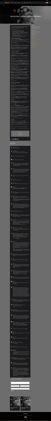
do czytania (19, 2)
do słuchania (12, 2)
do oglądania (15, 2)
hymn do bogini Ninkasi (22, 33)
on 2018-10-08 (16, 253)
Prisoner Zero (14, 253)
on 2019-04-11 (15, 341)
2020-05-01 (22, 409)
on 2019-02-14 (16, 309)
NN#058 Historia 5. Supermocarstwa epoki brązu (20, 133)
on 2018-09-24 (14, 186)
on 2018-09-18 (15, 162)
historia (11, 397)
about (19, 415)
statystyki (24, 415)
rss (47, 2)
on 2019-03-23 (16, 336)
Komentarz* (12, 381)
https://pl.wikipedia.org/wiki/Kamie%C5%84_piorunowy (18, 359)
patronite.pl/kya (17, 128)
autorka (21, 415)
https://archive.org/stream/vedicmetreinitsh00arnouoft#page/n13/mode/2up (21, 228)
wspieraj (27, 2)
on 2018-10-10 (15, 258)
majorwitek (14, 210)
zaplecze (30, 2)
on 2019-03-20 (14, 331)
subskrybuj (25, 2)
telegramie (39, 28)
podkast (25, 14)
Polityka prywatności (28, 415)
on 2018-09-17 (15, 155)
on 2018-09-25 (15, 191)
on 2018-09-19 (15, 168)
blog (21, 2)
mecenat (31, 415)
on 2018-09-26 (15, 203)
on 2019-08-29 (15, 362)
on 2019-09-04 (16, 367)
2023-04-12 (11, 409)
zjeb (13, 258)
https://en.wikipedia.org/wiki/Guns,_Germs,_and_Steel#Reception (19, 237)
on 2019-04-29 (16, 357)
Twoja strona (12, 387)
